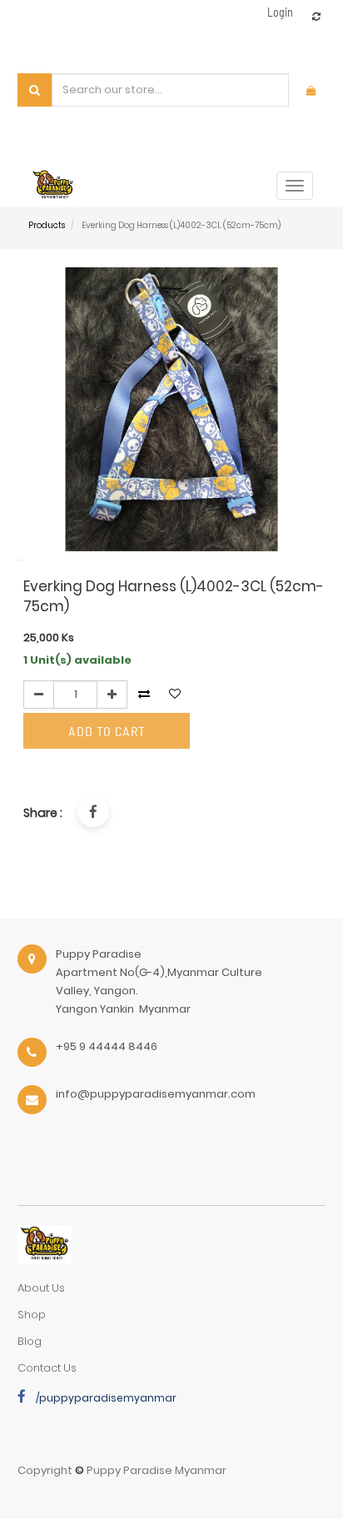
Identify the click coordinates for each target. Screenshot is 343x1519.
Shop (31, 1314)
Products (46, 225)
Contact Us (47, 1368)
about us (41, 1288)
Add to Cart (107, 731)
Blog (29, 1341)
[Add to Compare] (316, 16)
